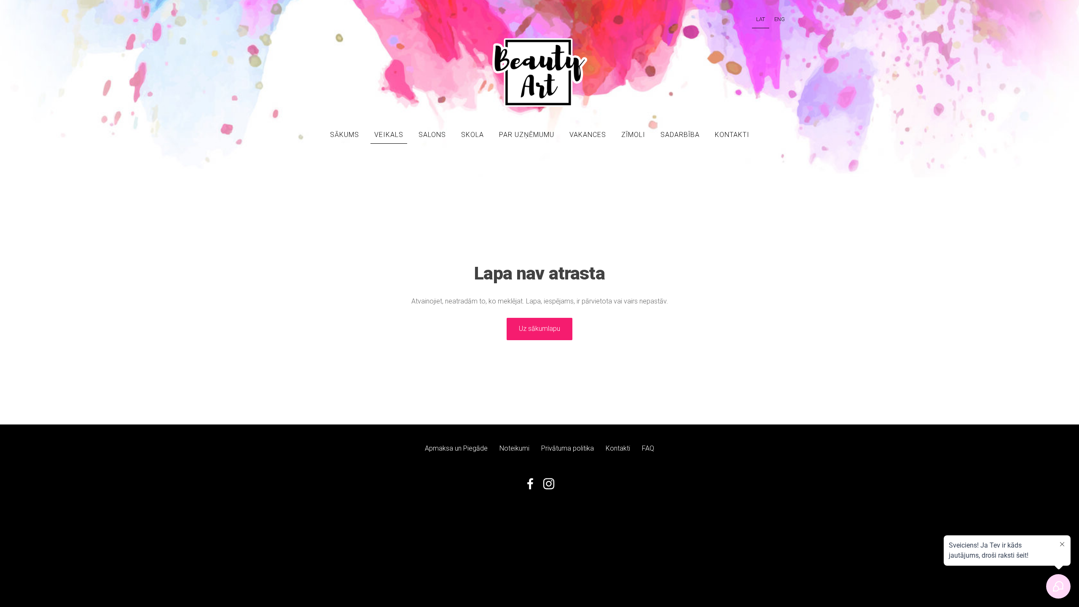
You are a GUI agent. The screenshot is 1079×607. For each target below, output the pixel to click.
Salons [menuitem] (432, 135)
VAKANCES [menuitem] (587, 135)
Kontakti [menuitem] (732, 135)
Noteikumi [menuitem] (514, 448)
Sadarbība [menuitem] (680, 135)
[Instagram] (548, 483)
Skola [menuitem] (472, 135)
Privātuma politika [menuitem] (567, 448)
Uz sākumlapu (539, 329)
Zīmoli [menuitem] (633, 135)
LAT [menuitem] (760, 19)
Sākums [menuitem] (344, 135)
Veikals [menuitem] (388, 135)
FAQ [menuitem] (648, 448)
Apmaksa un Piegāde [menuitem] (456, 448)
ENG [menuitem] (779, 19)
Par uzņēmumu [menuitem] (526, 135)
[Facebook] (530, 483)
